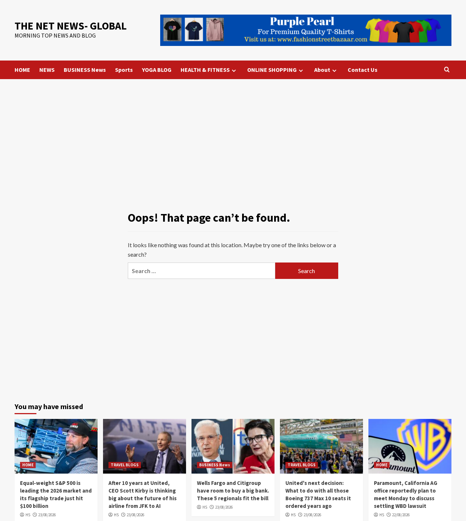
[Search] (446, 69)
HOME (22, 69)
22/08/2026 (401, 514)
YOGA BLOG (156, 69)
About (322, 69)
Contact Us (363, 69)
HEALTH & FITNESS (205, 69)
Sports (124, 69)
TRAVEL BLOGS (125, 464)
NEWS (47, 69)
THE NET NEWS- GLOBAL (71, 25)
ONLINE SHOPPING (272, 69)
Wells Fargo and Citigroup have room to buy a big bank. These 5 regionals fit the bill (233, 490)
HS (27, 514)
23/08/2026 (47, 514)
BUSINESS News (85, 69)
